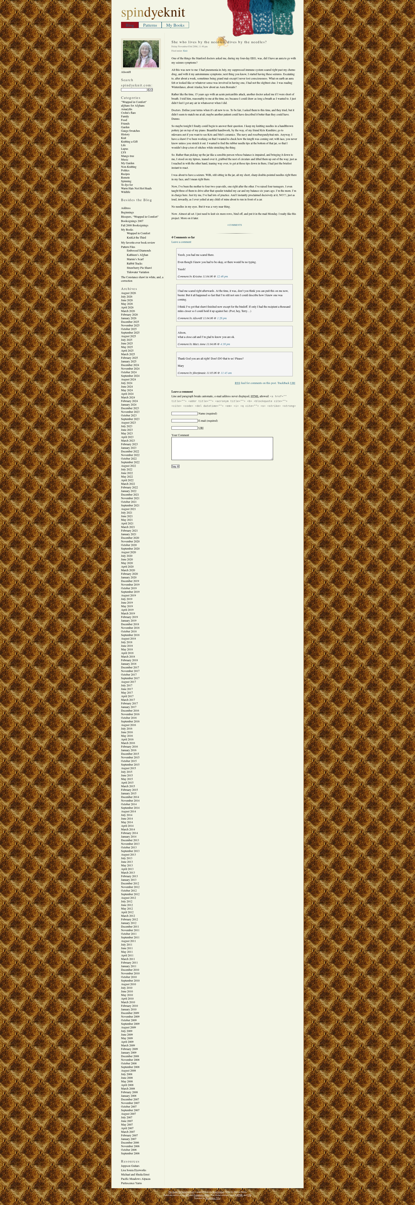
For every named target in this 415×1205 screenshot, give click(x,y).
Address (126, 208)
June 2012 (127, 905)
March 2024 (128, 397)
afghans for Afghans (133, 105)
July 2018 (126, 642)
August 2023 (128, 422)
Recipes (125, 174)
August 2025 (128, 336)
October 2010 (129, 977)
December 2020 (130, 538)
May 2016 (127, 735)
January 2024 (128, 404)
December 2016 (130, 710)
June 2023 (127, 430)
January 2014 (128, 836)
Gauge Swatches (130, 130)
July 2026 (126, 296)
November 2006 (130, 1146)
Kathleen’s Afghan (137, 255)
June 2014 (127, 818)
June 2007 (127, 1121)
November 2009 (130, 1016)
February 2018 (129, 660)
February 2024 (129, 401)
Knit (123, 138)
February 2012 (129, 919)
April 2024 (127, 394)
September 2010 (130, 980)
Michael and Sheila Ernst (135, 1174)
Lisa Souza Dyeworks (133, 1170)
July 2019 (126, 599)
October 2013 (129, 847)
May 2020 (127, 563)
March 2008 (128, 1088)
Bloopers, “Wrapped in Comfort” (140, 216)
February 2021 (129, 530)
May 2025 (127, 347)
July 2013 (126, 858)
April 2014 (127, 825)
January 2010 (128, 1009)
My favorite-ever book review (138, 242)
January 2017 (128, 707)
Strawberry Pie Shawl (139, 268)
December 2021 (130, 494)
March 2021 (128, 527)
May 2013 (127, 865)
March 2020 (128, 570)
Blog (130, 25)
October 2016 (129, 717)
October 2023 (129, 415)
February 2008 (129, 1092)
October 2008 (129, 1063)
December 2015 (130, 753)
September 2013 (130, 851)
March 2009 (128, 1045)
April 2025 (127, 350)
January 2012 (128, 923)
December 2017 (130, 667)
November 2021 (130, 498)
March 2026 (128, 311)
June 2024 (127, 386)
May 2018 (127, 649)
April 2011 (127, 955)
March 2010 (128, 1002)
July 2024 (126, 383)
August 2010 (128, 984)
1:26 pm (222, 318)
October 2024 (129, 372)
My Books (175, 25)
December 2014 (130, 797)
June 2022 (127, 473)
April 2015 (127, 782)
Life (123, 145)
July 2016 (126, 728)
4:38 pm (225, 344)
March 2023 (128, 440)
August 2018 (128, 638)
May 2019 (127, 606)
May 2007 (127, 1124)
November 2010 (130, 973)
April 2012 (127, 912)
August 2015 (128, 768)
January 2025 (128, 361)
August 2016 (128, 725)
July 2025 (126, 340)
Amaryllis (126, 109)
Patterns (150, 25)
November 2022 (130, 455)
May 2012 (127, 908)
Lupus (124, 148)
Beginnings (127, 212)
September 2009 (130, 1023)
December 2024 (130, 365)
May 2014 (127, 822)
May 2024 (127, 390)
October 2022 (129, 458)
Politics (125, 170)
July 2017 (126, 685)
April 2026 (127, 307)
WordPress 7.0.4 (213, 1198)
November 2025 (130, 325)
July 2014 (126, 815)
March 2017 (128, 699)
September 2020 (130, 548)
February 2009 (129, 1049)
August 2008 (128, 1070)
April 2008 (127, 1085)
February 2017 (129, 703)
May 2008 (127, 1081)
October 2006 (129, 1149)
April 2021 (127, 523)
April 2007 (127, 1128)
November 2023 (130, 412)
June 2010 (127, 991)
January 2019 (128, 620)
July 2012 (126, 901)
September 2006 (130, 1153)
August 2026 (128, 293)
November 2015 (130, 757)
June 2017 (127, 689)
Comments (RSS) (201, 1195)
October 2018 (129, 631)
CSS (249, 1195)
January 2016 (128, 750)
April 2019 (127, 609)
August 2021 (128, 509)
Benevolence (218, 1191)
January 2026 (128, 318)
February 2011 (129, 962)
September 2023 (130, 419)
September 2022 (130, 462)
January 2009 (128, 1052)
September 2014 (130, 807)
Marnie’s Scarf (135, 259)
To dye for (127, 184)
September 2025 (130, 332)
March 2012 (128, 915)
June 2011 (127, 948)
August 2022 (128, 466)
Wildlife (125, 192)
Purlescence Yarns (131, 1183)
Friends (125, 123)
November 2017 (130, 671)
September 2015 (130, 764)
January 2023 (128, 448)
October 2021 (129, 502)
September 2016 (130, 721)
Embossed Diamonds (139, 250)
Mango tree (127, 156)
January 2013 (128, 879)
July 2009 (126, 1031)
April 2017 (127, 696)
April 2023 (127, 437)
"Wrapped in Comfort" (134, 102)
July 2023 (126, 426)
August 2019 (128, 595)
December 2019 (130, 581)
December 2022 (130, 451)
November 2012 (130, 887)
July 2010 (126, 987)
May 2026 (127, 304)
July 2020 (126, 556)
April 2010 (127, 998)
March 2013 (128, 872)
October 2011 (129, 933)
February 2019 (129, 617)
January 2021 (128, 534)
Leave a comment (181, 242)
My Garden (127, 163)
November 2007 (130, 1103)
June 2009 (127, 1034)
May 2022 (127, 476)
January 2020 (128, 577)
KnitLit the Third (136, 237)
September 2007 (130, 1110)
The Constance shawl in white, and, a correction (142, 278)
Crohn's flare (128, 112)
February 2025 (129, 358)
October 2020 (129, 545)
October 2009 (129, 1020)
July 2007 (126, 1117)
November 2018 (130, 627)
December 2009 (130, 1013)
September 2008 (130, 1067)
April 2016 (127, 739)
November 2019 (130, 584)
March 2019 (128, 613)
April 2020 (127, 566)
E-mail (202, 420)
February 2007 (129, 1135)
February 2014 (129, 833)
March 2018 (128, 656)
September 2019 (130, 592)
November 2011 (130, 930)
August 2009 (128, 1027)
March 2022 (128, 484)
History (125, 134)
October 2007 (129, 1106)
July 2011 (126, 944)
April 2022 (127, 480)
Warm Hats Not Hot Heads (136, 188)
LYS (123, 152)
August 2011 (128, 941)
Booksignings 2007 (132, 221)
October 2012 (129, 890)
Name (201, 413)
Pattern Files (128, 247)
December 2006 (130, 1142)
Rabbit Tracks (134, 263)
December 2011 (130, 926)
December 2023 (130, 408)
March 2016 (128, 743)
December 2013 (130, 840)
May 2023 (127, 433)
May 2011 (127, 951)
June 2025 (127, 343)
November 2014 (130, 800)
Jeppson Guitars (130, 1166)
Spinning (126, 181)
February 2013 (129, 876)
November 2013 (130, 843)
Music (124, 159)
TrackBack (286, 383)
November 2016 (130, 714)
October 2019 (129, 588)
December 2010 (130, 969)
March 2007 (128, 1131)
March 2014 (128, 829)
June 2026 (127, 300)
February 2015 (129, 789)
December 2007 (130, 1099)
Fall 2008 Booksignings (134, 225)
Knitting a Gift (129, 141)
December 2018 (130, 624)
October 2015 (129, 761)
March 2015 (128, 786)
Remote (125, 177)
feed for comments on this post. (256, 383)
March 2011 (128, 959)
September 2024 (130, 376)
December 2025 (130, 322)
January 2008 (128, 1095)
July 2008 (126, 1074)
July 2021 (126, 512)
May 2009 (127, 1038)
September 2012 (130, 894)
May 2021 (127, 520)
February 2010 (129, 1005)
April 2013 (127, 869)
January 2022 (128, 491)
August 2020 (128, 552)
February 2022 (129, 487)
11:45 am (226, 373)
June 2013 (127, 861)
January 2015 (128, 793)
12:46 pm (222, 276)
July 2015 (126, 771)
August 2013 (128, 854)
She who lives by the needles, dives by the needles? (219, 41)
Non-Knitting (128, 166)
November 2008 (130, 1059)
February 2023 (129, 444)
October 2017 (129, 674)
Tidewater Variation (138, 272)
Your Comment (180, 435)
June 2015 (127, 775)
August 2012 (128, 897)
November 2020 (130, 541)
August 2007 (128, 1113)
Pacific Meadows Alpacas (136, 1179)
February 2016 (129, 746)
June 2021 (127, 516)
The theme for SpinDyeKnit (181, 1191)
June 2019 (127, 602)
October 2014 (129, 804)
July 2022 (126, 469)
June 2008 (127, 1077)
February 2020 (129, 574)
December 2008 (130, 1056)
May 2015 (127, 779)
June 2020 (127, 559)
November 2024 (130, 368)
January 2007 (128, 1139)
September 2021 (130, 505)
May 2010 (127, 995)
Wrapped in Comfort (138, 233)
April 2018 (127, 653)
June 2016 (127, 732)
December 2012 (130, 883)
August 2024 (128, 379)
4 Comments (234, 225)
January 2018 (128, 663)
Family (125, 116)
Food (124, 120)
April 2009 (127, 1041)
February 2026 (129, 314)
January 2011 (128, 966)
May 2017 (127, 692)
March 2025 (128, 354)
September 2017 (130, 678)
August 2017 (128, 681)
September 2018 (130, 635)
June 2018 (127, 645)
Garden (125, 127)
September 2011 (130, 937)
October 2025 (129, 329)
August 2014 (128, 811)
